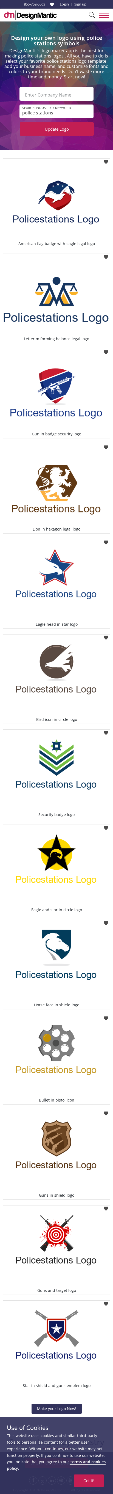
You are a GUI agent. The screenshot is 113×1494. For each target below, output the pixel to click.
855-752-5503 (34, 4)
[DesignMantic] (30, 15)
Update (57, 129)
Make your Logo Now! (56, 1408)
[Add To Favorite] (106, 160)
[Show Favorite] (52, 4)
